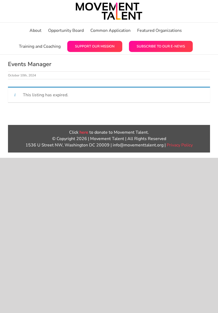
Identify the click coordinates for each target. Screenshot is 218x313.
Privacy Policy (180, 145)
